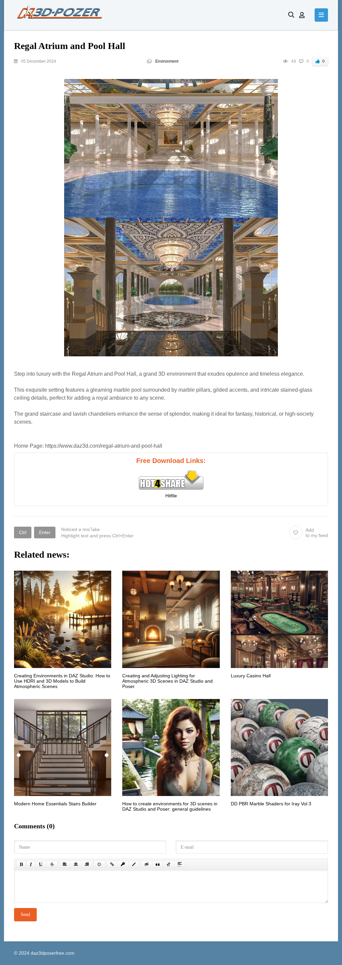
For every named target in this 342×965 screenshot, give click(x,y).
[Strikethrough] (52, 864)
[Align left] (64, 864)
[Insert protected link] (123, 864)
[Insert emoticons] (99, 864)
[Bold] (21, 864)
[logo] (146, 15)
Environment (166, 61)
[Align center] (75, 864)
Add (317, 532)
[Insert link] (112, 864)
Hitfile (171, 495)
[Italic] (31, 864)
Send (25, 914)
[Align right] (87, 864)
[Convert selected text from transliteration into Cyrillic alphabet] (168, 864)
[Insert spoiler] (179, 864)
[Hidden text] (146, 864)
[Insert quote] (157, 864)
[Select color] (134, 864)
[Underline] (41, 864)
